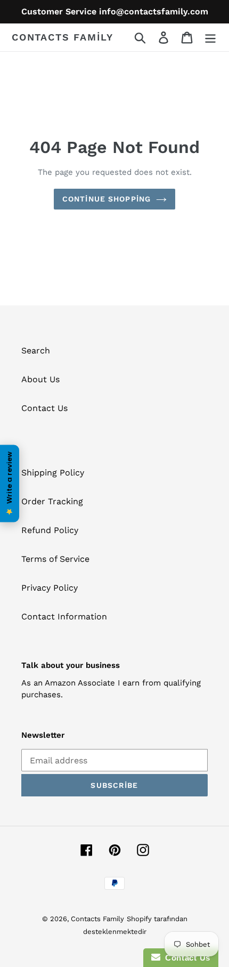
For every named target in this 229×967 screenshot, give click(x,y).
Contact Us (44, 408)
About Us (40, 379)
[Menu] (210, 38)
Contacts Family (62, 37)
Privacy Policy (49, 588)
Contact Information (64, 616)
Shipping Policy (52, 473)
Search (35, 350)
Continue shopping (106, 199)
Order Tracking (52, 501)
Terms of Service (55, 559)
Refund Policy (49, 530)
